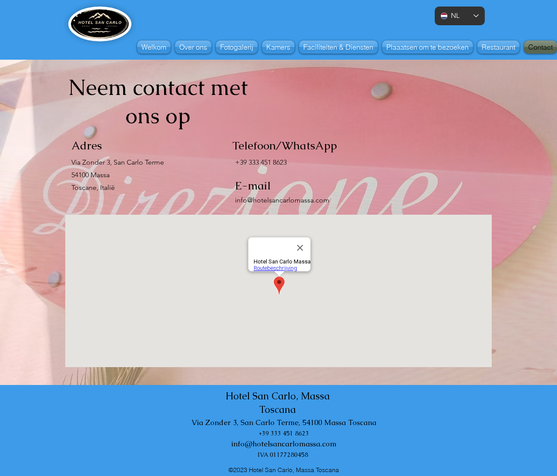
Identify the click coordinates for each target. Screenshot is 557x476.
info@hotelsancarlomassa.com (282, 200)
